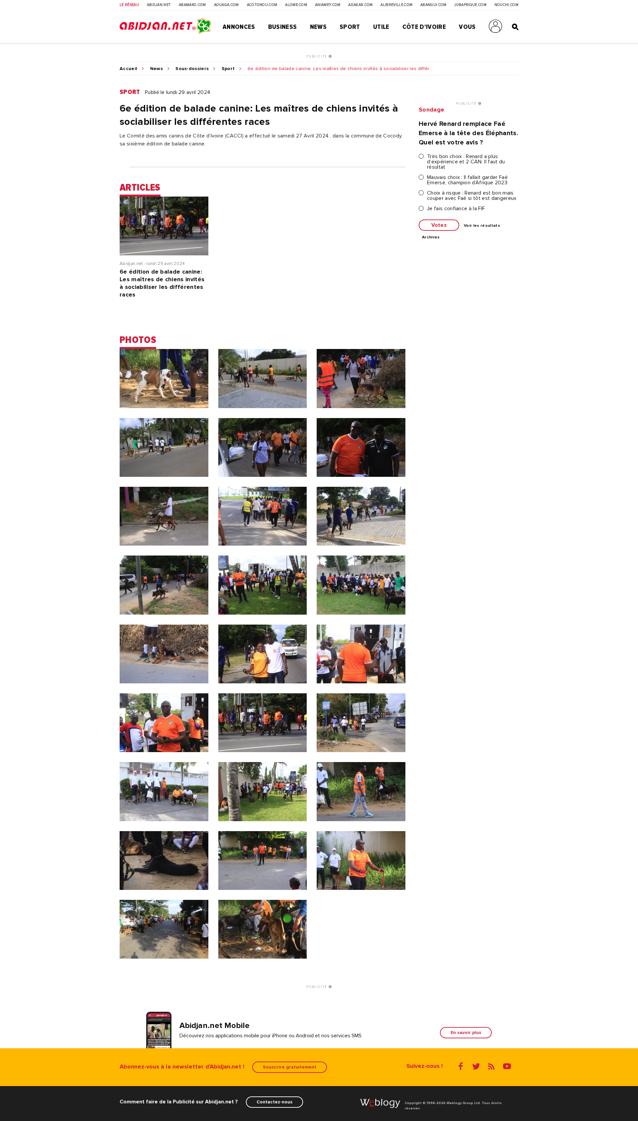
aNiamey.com (328, 5)
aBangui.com (433, 5)
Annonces (239, 27)
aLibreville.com (396, 5)
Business (282, 27)
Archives (431, 237)
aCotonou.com (262, 5)
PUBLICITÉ (317, 56)
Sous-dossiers (192, 68)
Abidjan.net (159, 5)
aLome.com (296, 5)
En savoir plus (466, 1032)
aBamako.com (192, 5)
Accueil (128, 68)
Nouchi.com (506, 5)
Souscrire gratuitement (289, 1067)
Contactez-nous (274, 1102)
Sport (350, 27)
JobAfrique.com (470, 5)
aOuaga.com (226, 5)
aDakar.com (360, 5)
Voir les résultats (482, 226)
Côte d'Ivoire (424, 27)
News (318, 27)
